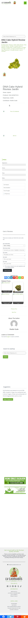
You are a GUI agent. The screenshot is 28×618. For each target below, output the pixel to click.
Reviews (22, 44)
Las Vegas (23, 47)
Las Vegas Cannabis (5, 48)
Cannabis (12, 46)
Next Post (14, 312)
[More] (22, 277)
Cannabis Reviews (17, 47)
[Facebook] (5, 277)
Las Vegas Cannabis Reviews (17, 48)
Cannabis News (9, 47)
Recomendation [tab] (7, 187)
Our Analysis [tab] (6, 184)
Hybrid (18, 44)
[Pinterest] (14, 277)
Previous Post (14, 308)
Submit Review (7, 270)
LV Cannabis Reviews (14, 50)
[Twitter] (8, 277)
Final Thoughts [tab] (7, 190)
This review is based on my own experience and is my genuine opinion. (15, 267)
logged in (9, 336)
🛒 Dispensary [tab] (7, 193)
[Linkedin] (11, 277)
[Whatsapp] (19, 277)
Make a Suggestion (8, 399)
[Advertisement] (14, 19)
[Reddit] (17, 277)
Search (5, 356)
